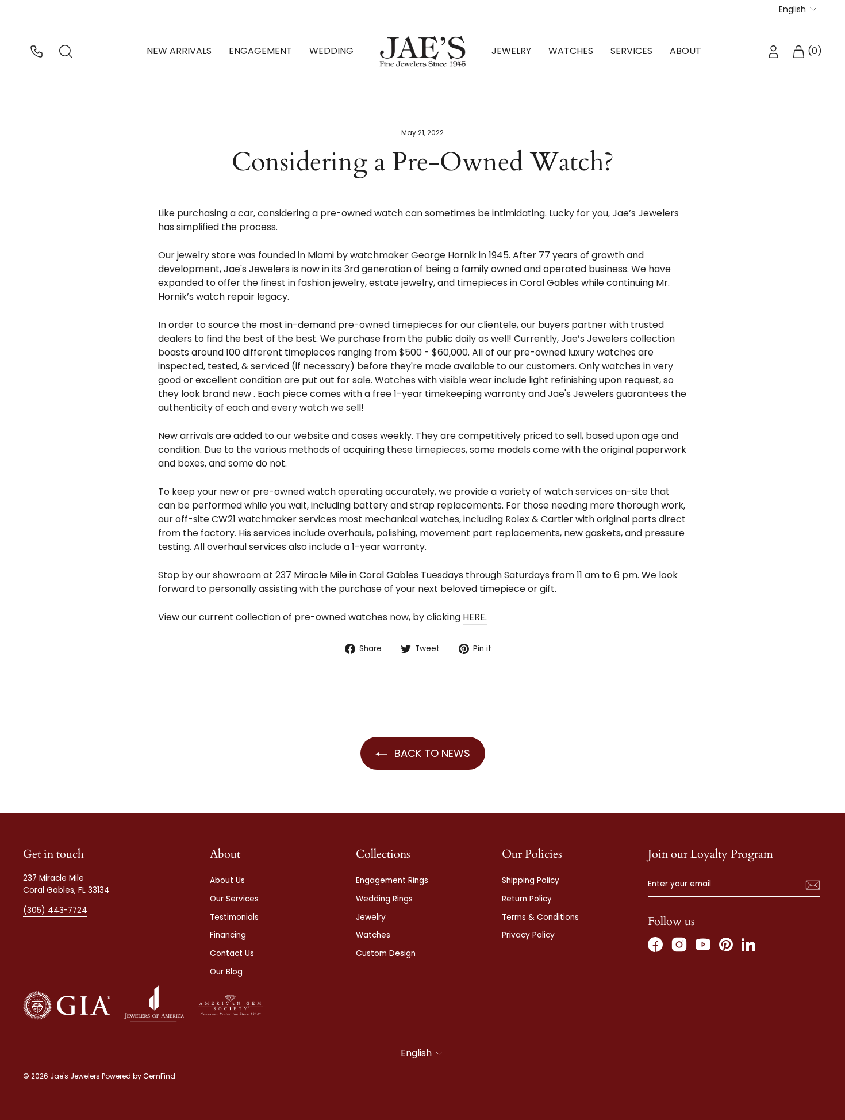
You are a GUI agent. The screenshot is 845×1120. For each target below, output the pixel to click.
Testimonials (234, 917)
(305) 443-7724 (55, 910)
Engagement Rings (392, 880)
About (685, 51)
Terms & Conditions (540, 917)
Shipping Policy (530, 880)
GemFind (159, 1076)
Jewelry (511, 51)
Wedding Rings (384, 898)
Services (631, 51)
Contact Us (232, 953)
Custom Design (386, 953)
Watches (570, 51)
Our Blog (226, 971)
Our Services (234, 898)
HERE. (475, 617)
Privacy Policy (528, 935)
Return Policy (527, 898)
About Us (227, 880)
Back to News (430, 753)
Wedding (331, 51)
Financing (228, 935)
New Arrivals (179, 51)
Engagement (260, 51)
